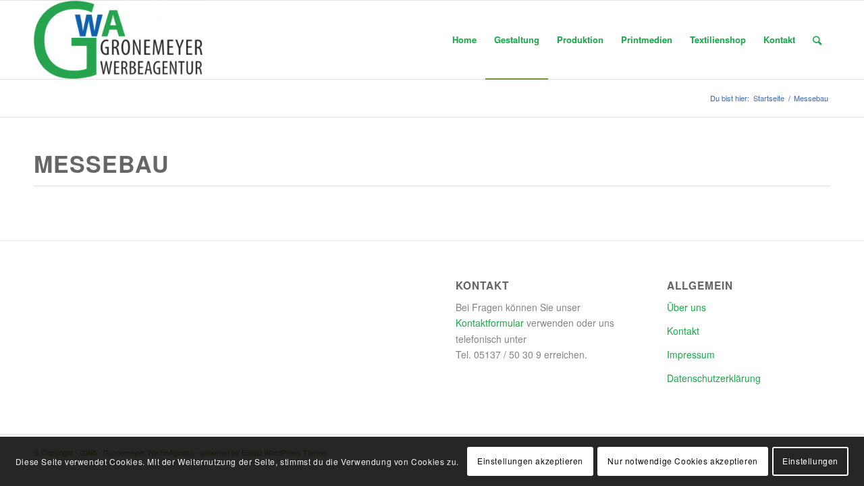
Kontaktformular (490, 322)
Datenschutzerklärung (714, 378)
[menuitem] (464, 40)
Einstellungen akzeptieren (530, 460)
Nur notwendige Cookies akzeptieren (682, 460)
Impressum (691, 354)
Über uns (686, 307)
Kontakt (683, 331)
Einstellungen (810, 460)
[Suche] (817, 40)
